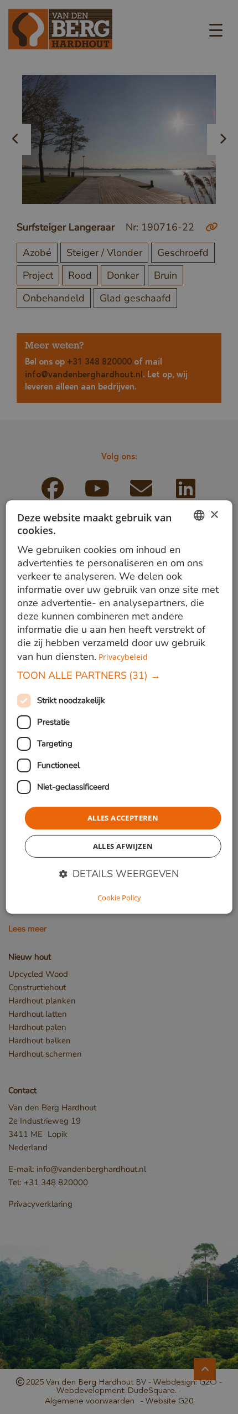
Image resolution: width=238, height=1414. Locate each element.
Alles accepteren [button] (122, 818)
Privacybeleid (123, 656)
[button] (119, 675)
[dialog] (119, 707)
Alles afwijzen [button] (123, 846)
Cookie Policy (119, 898)
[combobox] (198, 515)
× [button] (214, 514)
